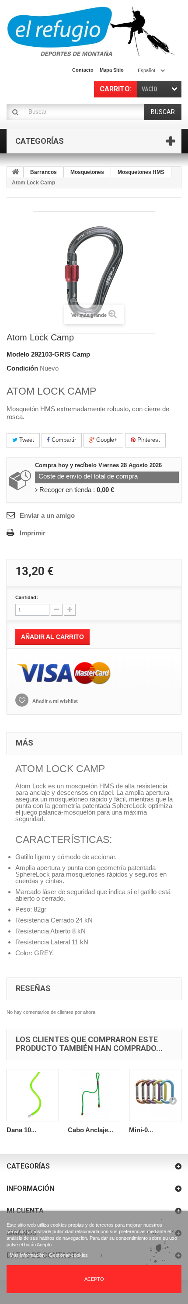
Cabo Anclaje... (90, 1130)
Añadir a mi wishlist (54, 701)
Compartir (63, 440)
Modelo (18, 354)
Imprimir (32, 533)
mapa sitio (112, 70)
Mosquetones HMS (141, 172)
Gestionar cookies (68, 1255)
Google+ (106, 440)
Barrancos (43, 172)
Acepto (94, 1279)
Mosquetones (87, 172)
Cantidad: (26, 597)
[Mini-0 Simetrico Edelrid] (155, 1095)
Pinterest (148, 440)
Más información (28, 1255)
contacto (83, 70)
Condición (22, 368)
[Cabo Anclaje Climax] (94, 1095)
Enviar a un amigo (47, 515)
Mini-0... (141, 1130)
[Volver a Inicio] (15, 172)
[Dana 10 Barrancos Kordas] (33, 1095)
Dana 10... (21, 1130)
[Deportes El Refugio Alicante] (91, 31)
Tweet (25, 440)
